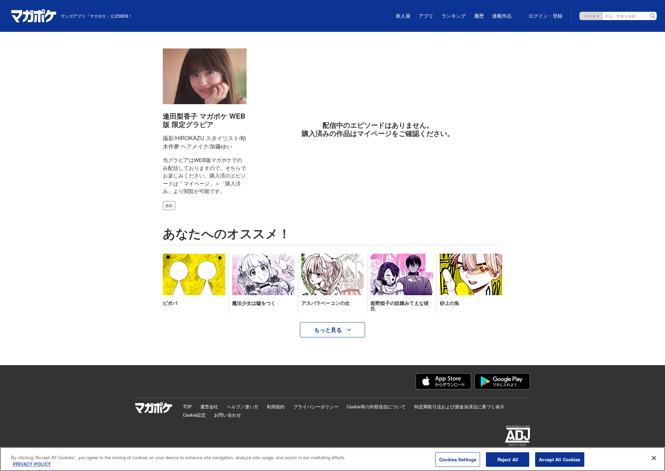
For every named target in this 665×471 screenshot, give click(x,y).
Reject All (507, 459)
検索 (652, 16)
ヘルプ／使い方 (242, 406)
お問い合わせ (227, 414)
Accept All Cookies (559, 459)
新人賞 (403, 16)
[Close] (654, 458)
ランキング (454, 16)
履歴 (479, 16)
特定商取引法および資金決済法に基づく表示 (459, 406)
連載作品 (502, 16)
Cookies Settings (457, 459)
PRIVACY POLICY (32, 464)
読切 (169, 205)
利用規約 (276, 406)
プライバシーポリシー (315, 406)
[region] (332, 459)
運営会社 (209, 406)
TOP (187, 406)
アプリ (426, 16)
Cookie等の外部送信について (376, 406)
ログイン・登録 (545, 16)
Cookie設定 (194, 414)
